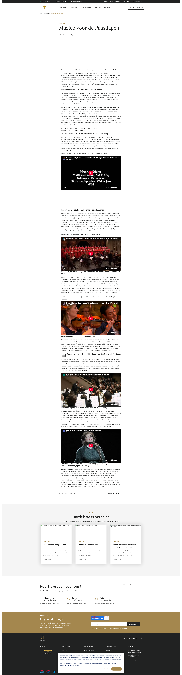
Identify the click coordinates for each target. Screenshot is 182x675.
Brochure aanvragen (136, 7)
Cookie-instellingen (105, 668)
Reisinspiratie (107, 7)
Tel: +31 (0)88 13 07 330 (134, 650)
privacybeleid (94, 659)
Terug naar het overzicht (69, 493)
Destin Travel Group (89, 650)
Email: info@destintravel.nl (134, 652)
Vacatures (106, 1)
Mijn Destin (118, 1)
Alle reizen (64, 650)
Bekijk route (131, 660)
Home (41, 13)
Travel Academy (126, 1)
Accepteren (116, 668)
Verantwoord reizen (86, 7)
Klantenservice (97, 7)
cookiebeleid (86, 660)
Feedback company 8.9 (47, 1)
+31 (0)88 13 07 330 (137, 1)
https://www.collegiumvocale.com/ (75, 130)
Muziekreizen (62, 23)
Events (111, 1)
